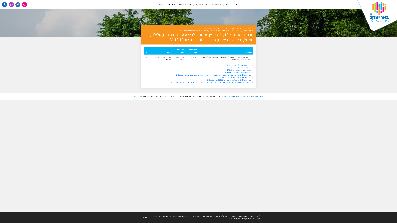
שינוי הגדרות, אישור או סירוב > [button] (236, 219)
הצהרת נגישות (250, 96)
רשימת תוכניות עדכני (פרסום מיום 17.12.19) (238, 72)
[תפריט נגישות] (4, 4)
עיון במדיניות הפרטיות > (253, 219)
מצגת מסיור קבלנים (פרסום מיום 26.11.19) (238, 65)
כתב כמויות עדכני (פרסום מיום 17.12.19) (239, 70)
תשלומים (171, 4)
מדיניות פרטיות (226, 96)
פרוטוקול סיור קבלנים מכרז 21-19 (241, 67)
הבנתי (145, 217)
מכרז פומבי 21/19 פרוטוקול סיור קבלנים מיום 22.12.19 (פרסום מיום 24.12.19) (228, 80)
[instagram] (11, 4)
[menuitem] (235, 4)
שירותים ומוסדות (185, 4)
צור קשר (161, 4)
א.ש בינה (138, 96)
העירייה (228, 4)
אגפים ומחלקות (201, 4)
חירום (237, 4)
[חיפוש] (24, 4)
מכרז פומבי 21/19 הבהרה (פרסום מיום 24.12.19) (236, 77)
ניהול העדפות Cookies (238, 96)
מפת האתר (259, 96)
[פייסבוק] (17, 4)
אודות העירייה (216, 4)
